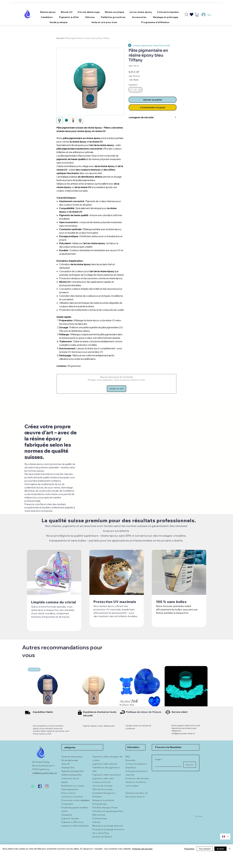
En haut (199, 816)
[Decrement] (131, 89)
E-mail (158, 759)
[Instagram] (47, 786)
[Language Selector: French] (225, 836)
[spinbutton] (135, 89)
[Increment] (140, 89)
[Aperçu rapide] (93, 687)
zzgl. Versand (134, 76)
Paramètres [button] (189, 848)
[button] (48, 12)
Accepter (220, 848)
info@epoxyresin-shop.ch (183, 733)
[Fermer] (229, 849)
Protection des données (142, 848)
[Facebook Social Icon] (40, 786)
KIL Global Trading (40, 762)
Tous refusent (204, 848)
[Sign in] (202, 15)
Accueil (60, 38)
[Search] (186, 14)
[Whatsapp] (33, 786)
